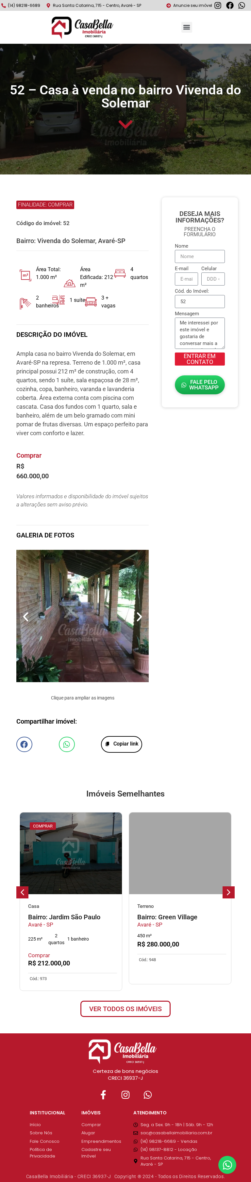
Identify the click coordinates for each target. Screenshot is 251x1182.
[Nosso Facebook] (103, 1095)
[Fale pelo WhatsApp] (148, 1095)
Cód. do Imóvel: (192, 291)
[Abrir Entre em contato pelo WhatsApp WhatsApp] (227, 1165)
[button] (186, 27)
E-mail (182, 268)
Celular (209, 268)
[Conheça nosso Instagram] (219, 5)
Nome (181, 246)
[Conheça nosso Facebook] (231, 5)
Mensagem (187, 314)
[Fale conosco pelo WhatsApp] (243, 5)
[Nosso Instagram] (125, 1095)
